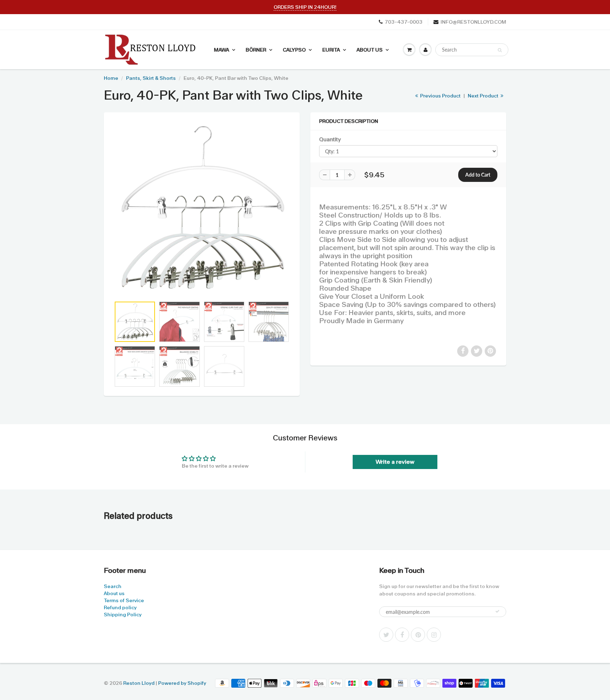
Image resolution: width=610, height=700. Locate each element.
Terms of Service (124, 600)
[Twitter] (386, 635)
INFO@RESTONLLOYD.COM (473, 22)
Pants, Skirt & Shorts (151, 78)
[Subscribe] (497, 611)
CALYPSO (294, 50)
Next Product (484, 96)
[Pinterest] (418, 635)
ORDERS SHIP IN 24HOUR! (305, 7)
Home (111, 78)
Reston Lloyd (139, 683)
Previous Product (440, 96)
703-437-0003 (404, 22)
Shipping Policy (123, 614)
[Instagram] (434, 635)
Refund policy (120, 607)
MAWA (221, 50)
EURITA (331, 50)
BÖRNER (256, 50)
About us (114, 593)
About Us (370, 50)
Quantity (330, 139)
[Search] (499, 50)
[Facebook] (402, 635)
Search (112, 586)
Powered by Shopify (182, 683)
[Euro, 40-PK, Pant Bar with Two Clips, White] (201, 208)
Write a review (395, 461)
